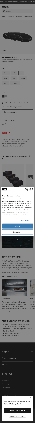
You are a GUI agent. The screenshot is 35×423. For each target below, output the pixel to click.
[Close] (31, 398)
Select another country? (18, 416)
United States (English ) (17, 411)
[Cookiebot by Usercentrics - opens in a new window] (25, 189)
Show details (25, 220)
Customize (16, 232)
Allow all (17, 226)
